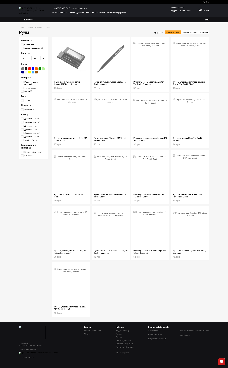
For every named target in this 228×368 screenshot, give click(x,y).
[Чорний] (26, 68)
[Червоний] (29, 68)
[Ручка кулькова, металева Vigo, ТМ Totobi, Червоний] (150, 227)
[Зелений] (39, 68)
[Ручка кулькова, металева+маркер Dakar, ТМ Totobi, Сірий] (190, 59)
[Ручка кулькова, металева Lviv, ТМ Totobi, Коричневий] (71, 227)
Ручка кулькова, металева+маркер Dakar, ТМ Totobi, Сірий (189, 83)
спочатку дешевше (189, 32)
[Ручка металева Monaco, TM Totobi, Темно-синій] (111, 115)
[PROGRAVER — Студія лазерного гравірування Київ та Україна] (32, 332)
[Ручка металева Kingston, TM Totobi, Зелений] (190, 227)
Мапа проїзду (185, 335)
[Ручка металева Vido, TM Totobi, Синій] (71, 171)
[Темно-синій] (22, 72)
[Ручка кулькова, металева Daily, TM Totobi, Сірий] (111, 171)
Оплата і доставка (76, 13)
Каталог (54, 13)
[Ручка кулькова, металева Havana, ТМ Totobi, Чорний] (71, 284)
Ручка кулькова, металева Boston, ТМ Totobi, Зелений (149, 83)
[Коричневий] (36, 72)
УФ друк (87, 334)
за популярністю (172, 32)
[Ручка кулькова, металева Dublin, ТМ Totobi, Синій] (190, 171)
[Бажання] (192, 19)
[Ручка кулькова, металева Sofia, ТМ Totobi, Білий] (71, 115)
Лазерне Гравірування (92, 331)
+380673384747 (62, 8)
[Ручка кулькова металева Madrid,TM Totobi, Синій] (150, 115)
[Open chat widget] (221, 361)
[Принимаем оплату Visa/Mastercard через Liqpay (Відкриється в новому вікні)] (38, 353)
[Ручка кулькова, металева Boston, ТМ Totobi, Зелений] (150, 59)
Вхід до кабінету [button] (122, 331)
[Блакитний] (33, 72)
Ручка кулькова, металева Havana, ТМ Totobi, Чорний (70, 308)
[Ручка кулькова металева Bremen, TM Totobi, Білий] (150, 171)
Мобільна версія (27, 358)
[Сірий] (22, 68)
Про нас (63, 13)
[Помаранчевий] (36, 68)
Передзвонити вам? (79, 8)
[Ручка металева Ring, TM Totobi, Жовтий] (190, 115)
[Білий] (26, 72)
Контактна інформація (116, 13)
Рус (207, 2)
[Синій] (33, 68)
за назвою (204, 32)
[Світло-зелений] (43, 68)
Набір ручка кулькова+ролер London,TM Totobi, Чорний (67, 83)
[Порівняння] (197, 19)
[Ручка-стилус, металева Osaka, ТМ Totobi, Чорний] (111, 59)
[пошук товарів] (43, 20)
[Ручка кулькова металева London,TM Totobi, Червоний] (111, 227)
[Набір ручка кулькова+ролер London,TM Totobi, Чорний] (71, 59)
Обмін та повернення (95, 13)
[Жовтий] (29, 72)
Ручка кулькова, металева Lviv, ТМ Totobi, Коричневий (70, 251)
